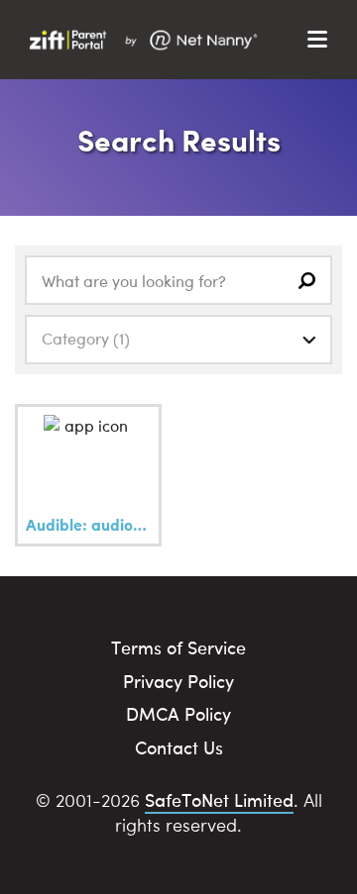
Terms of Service (178, 647)
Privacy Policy (178, 680)
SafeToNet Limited (219, 799)
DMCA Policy (178, 713)
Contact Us (179, 747)
